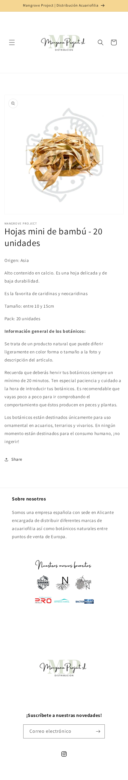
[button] (11, 42)
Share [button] (16, 459)
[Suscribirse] (97, 731)
